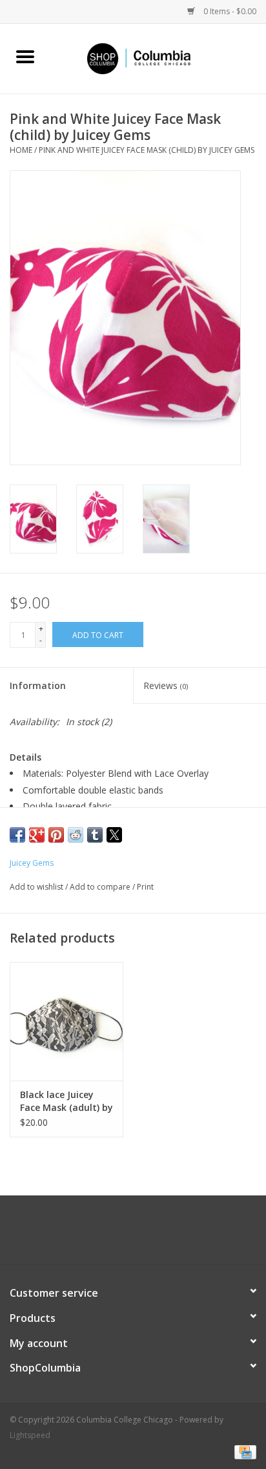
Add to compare (101, 886)
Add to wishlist (37, 886)
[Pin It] (56, 835)
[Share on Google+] (37, 835)
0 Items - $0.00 (228, 11)
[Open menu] (25, 56)
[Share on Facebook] (17, 835)
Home (21, 150)
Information (38, 685)
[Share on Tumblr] (95, 835)
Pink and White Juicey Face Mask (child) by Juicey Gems (146, 150)
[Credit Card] (243, 1451)
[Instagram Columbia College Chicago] (144, 1234)
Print (145, 886)
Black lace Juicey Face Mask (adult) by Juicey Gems (66, 1101)
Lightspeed (30, 1435)
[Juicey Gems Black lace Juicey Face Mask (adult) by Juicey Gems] (66, 1021)
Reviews (165, 685)
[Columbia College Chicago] (158, 58)
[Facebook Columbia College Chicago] (121, 1234)
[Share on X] (114, 835)
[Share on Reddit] (75, 835)
